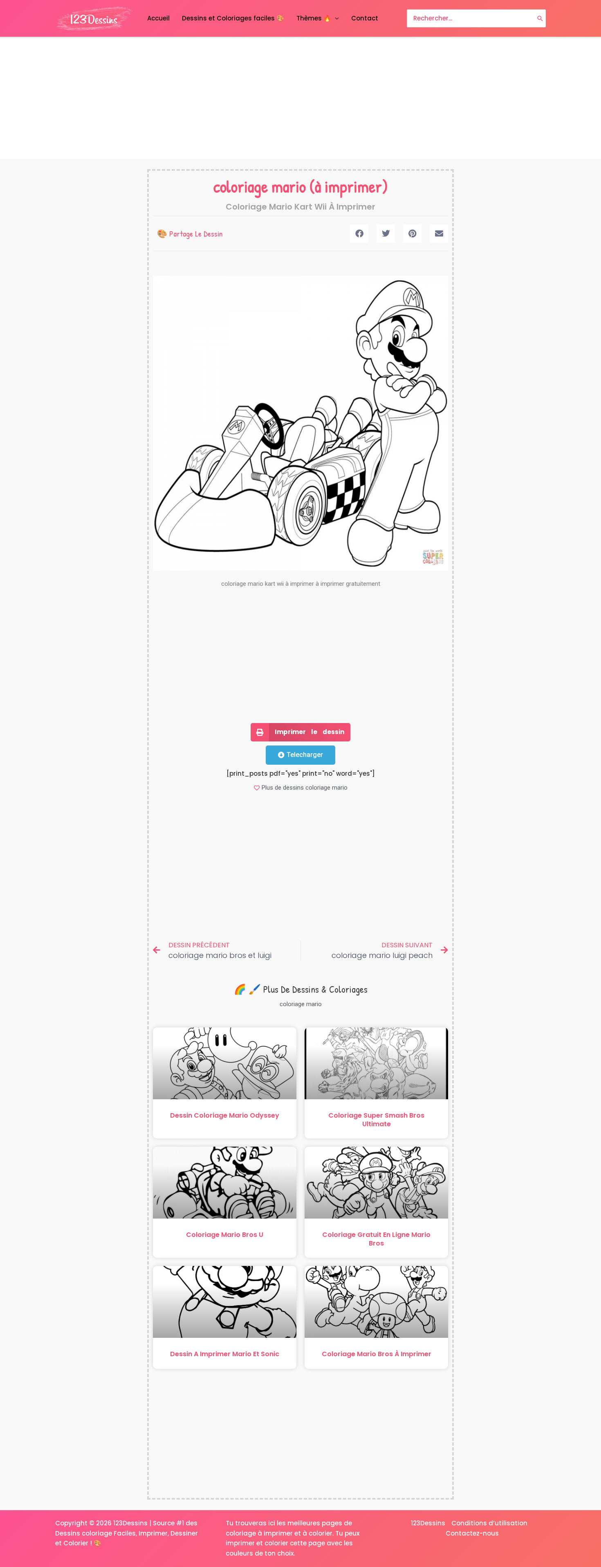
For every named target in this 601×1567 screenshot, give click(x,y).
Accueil (158, 18)
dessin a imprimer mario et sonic (224, 1354)
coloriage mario (259, 186)
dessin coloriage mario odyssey (224, 1115)
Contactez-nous (472, 1533)
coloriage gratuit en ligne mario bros (376, 1239)
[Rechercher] (540, 18)
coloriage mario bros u (224, 1234)
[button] (359, 233)
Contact (364, 18)
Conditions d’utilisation (489, 1523)
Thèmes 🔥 (313, 18)
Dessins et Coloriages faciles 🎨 (233, 18)
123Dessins (428, 1523)
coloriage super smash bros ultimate (376, 1120)
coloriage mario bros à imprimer (376, 1354)
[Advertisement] (300, 98)
